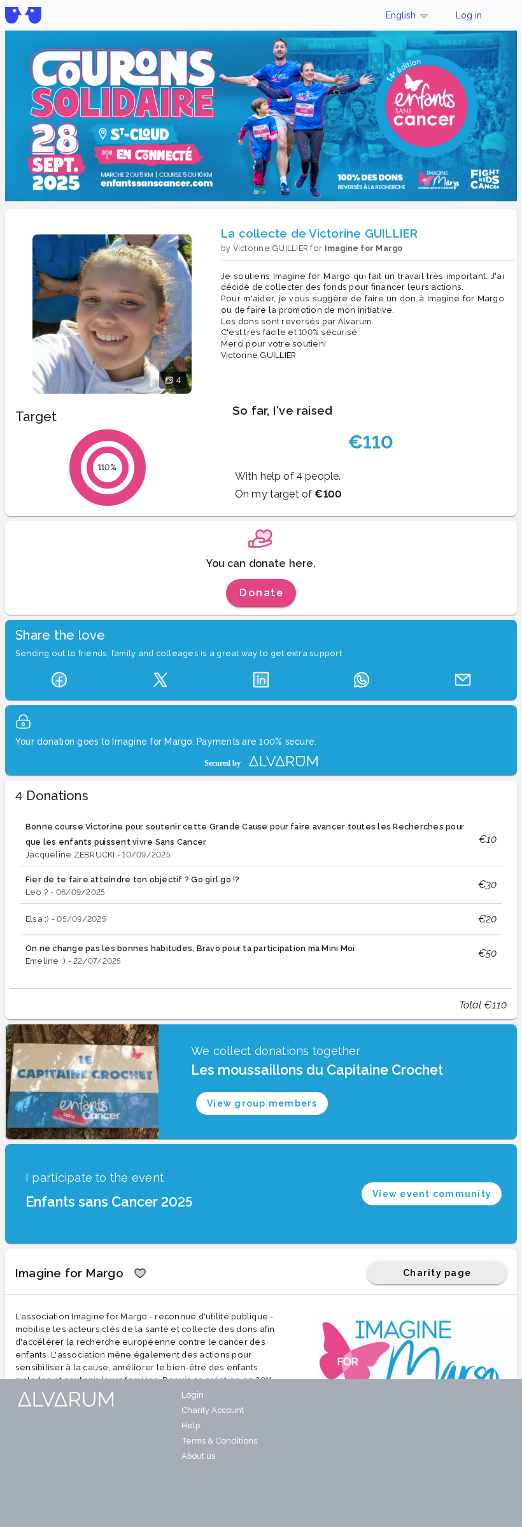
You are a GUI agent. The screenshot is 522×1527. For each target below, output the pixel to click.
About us (198, 1456)
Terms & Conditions (219, 1440)
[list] (261, 893)
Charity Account (212, 1410)
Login (192, 1395)
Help (190, 1425)
